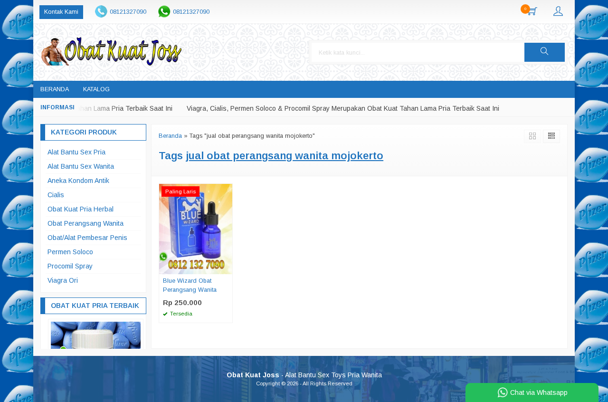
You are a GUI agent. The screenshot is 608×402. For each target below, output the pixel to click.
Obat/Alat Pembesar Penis (87, 237)
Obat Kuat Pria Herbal (81, 209)
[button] (544, 52)
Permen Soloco (70, 252)
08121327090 (128, 12)
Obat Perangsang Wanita (86, 223)
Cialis (56, 195)
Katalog (96, 89)
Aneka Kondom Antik (78, 180)
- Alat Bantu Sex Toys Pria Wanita (304, 375)
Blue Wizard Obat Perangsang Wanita (190, 285)
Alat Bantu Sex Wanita (81, 166)
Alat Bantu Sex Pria (76, 152)
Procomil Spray (70, 266)
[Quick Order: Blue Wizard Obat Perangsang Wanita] (226, 266)
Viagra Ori (63, 280)
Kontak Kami (61, 12)
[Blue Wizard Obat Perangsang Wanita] (195, 228)
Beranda (54, 89)
